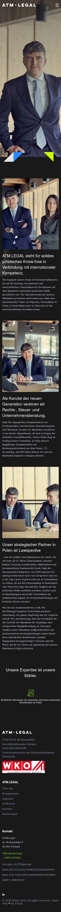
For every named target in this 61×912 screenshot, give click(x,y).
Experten (7, 798)
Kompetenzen (10, 793)
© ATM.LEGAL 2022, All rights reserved (26, 900)
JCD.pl (18, 903)
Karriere (7, 809)
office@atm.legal (12, 853)
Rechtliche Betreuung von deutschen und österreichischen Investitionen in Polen (30, 701)
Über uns (7, 788)
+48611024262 (11, 857)
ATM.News (8, 803)
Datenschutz (9, 814)
